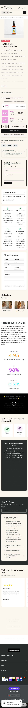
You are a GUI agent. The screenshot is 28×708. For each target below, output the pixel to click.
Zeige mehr (4, 86)
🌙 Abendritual (20, 310)
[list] (14, 370)
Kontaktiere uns (13, 626)
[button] (2, 7)
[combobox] (18, 12)
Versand (8, 97)
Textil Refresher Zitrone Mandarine (15, 17)
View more (4, 297)
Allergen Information (7, 92)
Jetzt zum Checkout (14, 130)
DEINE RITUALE (7, 310)
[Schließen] (25, 151)
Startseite (5, 17)
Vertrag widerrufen (14, 650)
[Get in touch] (22, 7)
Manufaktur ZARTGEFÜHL (11, 699)
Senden (7, 182)
